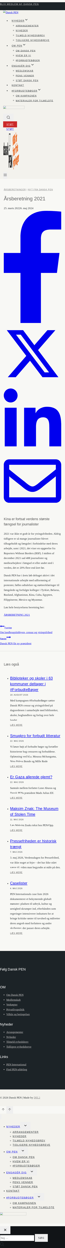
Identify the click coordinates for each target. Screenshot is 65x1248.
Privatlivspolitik (15, 1009)
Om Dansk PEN (25, 50)
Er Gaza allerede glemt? (31, 777)
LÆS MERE (16, 726)
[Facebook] (32, 322)
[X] (32, 381)
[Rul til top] (3, 1110)
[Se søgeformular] (8, 118)
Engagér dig (16, 1172)
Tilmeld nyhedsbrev (30, 35)
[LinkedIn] (32, 449)
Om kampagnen (26, 96)
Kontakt (18, 85)
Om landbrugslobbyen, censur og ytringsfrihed (26, 630)
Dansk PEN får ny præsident (15, 641)
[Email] (32, 509)
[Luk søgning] (5, 1230)
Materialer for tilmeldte (34, 100)
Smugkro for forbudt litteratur (35, 736)
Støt (10, 124)
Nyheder (22, 30)
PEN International (16, 1064)
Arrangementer (27, 25)
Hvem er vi (23, 55)
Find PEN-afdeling (16, 1069)
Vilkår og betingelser (18, 1014)
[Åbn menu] (5, 175)
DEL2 (37, 1097)
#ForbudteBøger (20, 1197)
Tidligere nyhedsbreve (33, 40)
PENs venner (25, 75)
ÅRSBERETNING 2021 (17, 614)
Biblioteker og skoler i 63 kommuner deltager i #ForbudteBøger (31, 684)
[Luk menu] (0, 1116)
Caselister (18, 883)
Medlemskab (24, 71)
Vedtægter (12, 1004)
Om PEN (12, 1151)
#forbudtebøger (28, 60)
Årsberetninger (15, 189)
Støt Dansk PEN (27, 80)
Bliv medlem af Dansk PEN (19, 4)
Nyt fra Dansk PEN (40, 189)
